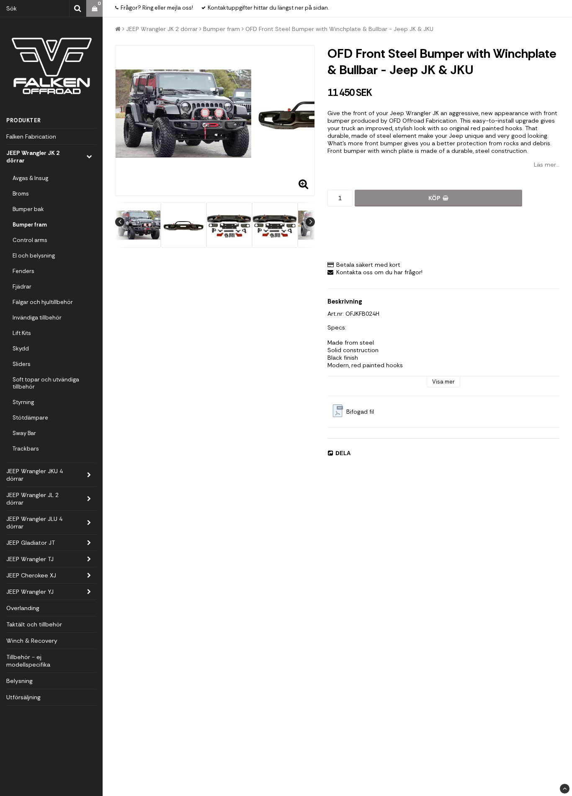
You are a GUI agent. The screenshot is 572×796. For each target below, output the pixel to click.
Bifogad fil (360, 411)
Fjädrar (22, 286)
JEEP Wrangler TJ (30, 559)
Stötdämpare (30, 417)
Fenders (23, 271)
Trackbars (26, 448)
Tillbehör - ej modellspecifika (28, 660)
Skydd (21, 348)
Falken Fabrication (31, 136)
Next (310, 222)
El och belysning (34, 255)
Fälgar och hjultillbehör (43, 302)
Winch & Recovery (31, 640)
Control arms (30, 240)
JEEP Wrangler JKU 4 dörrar (34, 474)
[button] (94, 8)
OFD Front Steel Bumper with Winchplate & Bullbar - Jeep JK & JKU (339, 29)
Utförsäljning (23, 697)
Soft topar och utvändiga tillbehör (46, 383)
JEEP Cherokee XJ (31, 575)
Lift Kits (22, 333)
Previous (119, 222)
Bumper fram (30, 224)
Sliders (22, 364)
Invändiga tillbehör (37, 317)
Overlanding (22, 608)
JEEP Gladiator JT (30, 542)
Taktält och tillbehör (34, 624)
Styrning (23, 402)
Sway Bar (24, 433)
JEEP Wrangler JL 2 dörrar (32, 498)
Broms (21, 193)
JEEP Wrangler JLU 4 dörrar (34, 522)
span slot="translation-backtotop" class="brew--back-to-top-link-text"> (564, 788)
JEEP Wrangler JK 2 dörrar (32, 156)
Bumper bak (28, 209)
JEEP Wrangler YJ (30, 591)
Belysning (19, 681)
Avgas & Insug (30, 178)
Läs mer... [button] (546, 164)
